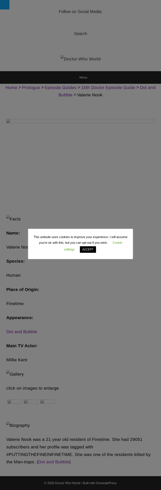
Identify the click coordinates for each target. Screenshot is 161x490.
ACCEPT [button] (87, 249)
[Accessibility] (4, 4)
